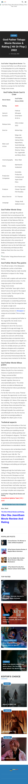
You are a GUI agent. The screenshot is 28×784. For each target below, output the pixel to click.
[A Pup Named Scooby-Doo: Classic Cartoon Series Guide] (4, 568)
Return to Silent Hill (9, 704)
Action (14, 35)
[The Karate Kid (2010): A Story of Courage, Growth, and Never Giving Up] (14, 613)
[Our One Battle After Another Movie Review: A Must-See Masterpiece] (4, 560)
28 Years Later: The (9, 731)
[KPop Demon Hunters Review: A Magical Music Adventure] (4, 551)
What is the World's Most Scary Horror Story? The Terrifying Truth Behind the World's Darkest (14, 666)
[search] (22, 2)
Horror (6, 593)
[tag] (2, 530)
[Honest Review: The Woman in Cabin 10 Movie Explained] (4, 542)
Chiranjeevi (20, 311)
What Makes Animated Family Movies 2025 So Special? (12, 644)
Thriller (7, 710)
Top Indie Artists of (9, 758)
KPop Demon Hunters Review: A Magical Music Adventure (17, 550)
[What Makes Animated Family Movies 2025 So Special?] (14, 637)
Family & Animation (10, 640)
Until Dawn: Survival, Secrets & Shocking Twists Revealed (13, 597)
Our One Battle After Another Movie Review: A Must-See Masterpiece (16, 559)
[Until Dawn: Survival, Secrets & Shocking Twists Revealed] (14, 590)
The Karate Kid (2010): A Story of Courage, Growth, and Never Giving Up (14, 620)
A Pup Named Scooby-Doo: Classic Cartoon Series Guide (16, 567)
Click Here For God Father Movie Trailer (14, 504)
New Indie (8, 737)
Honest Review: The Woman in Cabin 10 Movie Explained (17, 541)
